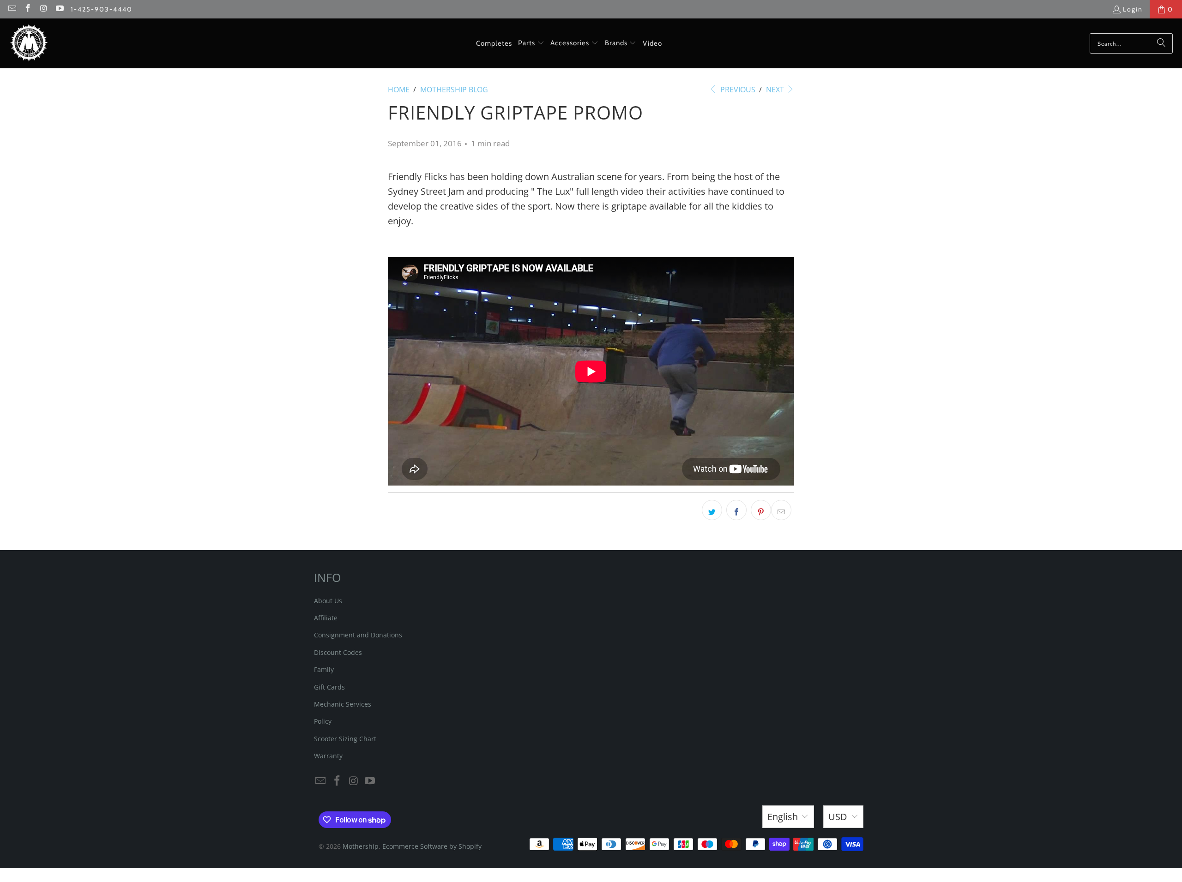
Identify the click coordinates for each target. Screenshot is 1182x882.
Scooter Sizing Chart (345, 738)
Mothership (361, 846)
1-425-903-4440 (102, 9)
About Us (328, 600)
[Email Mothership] (11, 9)
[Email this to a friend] (781, 510)
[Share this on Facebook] (736, 510)
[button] (531, 43)
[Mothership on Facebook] (27, 9)
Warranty (328, 755)
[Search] (1161, 43)
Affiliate (326, 617)
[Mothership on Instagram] (43, 9)
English (782, 816)
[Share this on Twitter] (712, 510)
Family (324, 669)
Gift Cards (329, 687)
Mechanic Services (342, 704)
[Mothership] (28, 43)
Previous (736, 89)
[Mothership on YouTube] (59, 9)
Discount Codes (338, 652)
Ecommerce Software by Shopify (432, 846)
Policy (323, 721)
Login (1133, 9)
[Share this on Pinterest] (761, 510)
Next (776, 89)
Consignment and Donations (358, 634)
